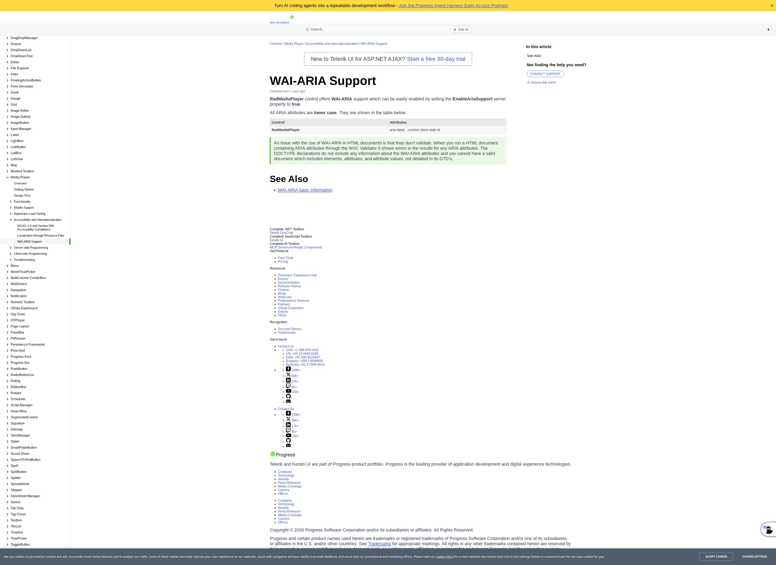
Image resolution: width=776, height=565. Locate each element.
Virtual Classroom (291, 308)
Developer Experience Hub (297, 275)
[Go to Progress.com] (283, 456)
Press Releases (289, 482)
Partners (284, 304)
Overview (20, 183)
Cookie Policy (444, 557)
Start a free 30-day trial (436, 59)
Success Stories (289, 329)
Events (283, 311)
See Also (289, 179)
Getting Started (24, 189)
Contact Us (286, 346)
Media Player (293, 43)
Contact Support (545, 74)
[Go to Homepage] (292, 22)
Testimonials (287, 332)
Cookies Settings (754, 556)
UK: (302, 353)
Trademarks (379, 543)
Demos (283, 279)
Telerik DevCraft (281, 233)
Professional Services (293, 300)
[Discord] (288, 402)
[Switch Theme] (768, 29)
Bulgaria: (304, 361)
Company (285, 471)
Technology (286, 475)
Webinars (285, 297)
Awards (283, 479)
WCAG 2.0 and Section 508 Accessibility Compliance (35, 227)
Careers (283, 490)
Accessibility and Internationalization (332, 43)
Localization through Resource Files (40, 235)
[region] (388, 556)
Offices (283, 493)
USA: (302, 350)
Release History (289, 286)
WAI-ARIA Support (29, 241)
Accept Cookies (716, 556)
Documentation (289, 282)
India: (303, 357)
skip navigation (279, 22)
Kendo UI (276, 240)
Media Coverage (290, 486)
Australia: (305, 364)
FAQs (282, 315)
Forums (283, 289)
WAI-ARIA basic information (305, 190)
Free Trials (285, 258)
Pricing (283, 261)
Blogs (282, 293)
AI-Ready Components (306, 247)
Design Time (22, 195)
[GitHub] (288, 397)
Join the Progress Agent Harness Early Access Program (453, 5)
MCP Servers (279, 247)
